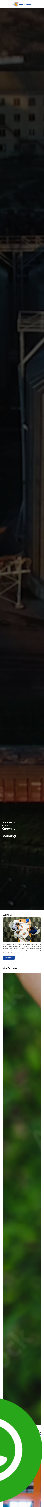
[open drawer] (4, 4)
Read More (8, 957)
